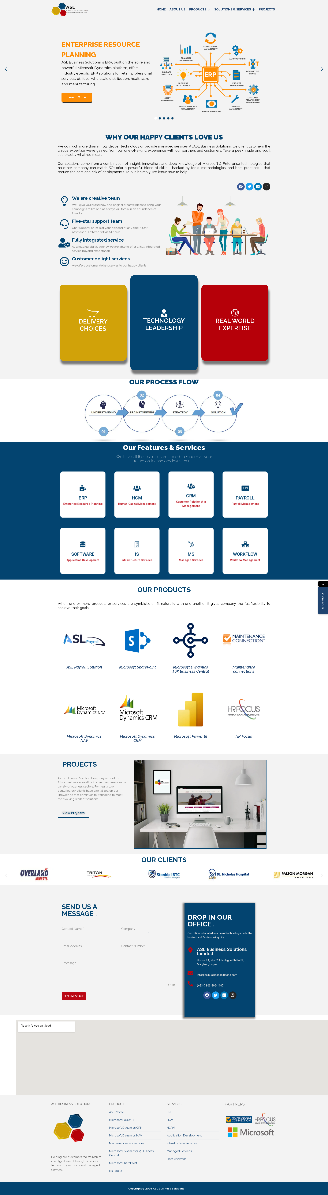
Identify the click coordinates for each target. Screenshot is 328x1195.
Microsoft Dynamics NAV (125, 1135)
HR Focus (115, 1171)
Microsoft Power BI (121, 1120)
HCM (170, 1120)
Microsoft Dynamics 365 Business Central (131, 1153)
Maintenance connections (126, 1143)
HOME (161, 9)
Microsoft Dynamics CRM (126, 1127)
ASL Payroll (116, 1112)
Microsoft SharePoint (123, 1163)
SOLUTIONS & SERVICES (232, 9)
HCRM (171, 1127)
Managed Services (179, 1151)
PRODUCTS (197, 9)
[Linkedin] (258, 186)
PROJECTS (267, 9)
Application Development (184, 1135)
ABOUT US (177, 9)
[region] (164, 68)
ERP (169, 1112)
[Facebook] (241, 186)
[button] (6, 69)
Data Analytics (176, 1159)
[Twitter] (249, 186)
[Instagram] (266, 186)
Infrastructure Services (182, 1143)
